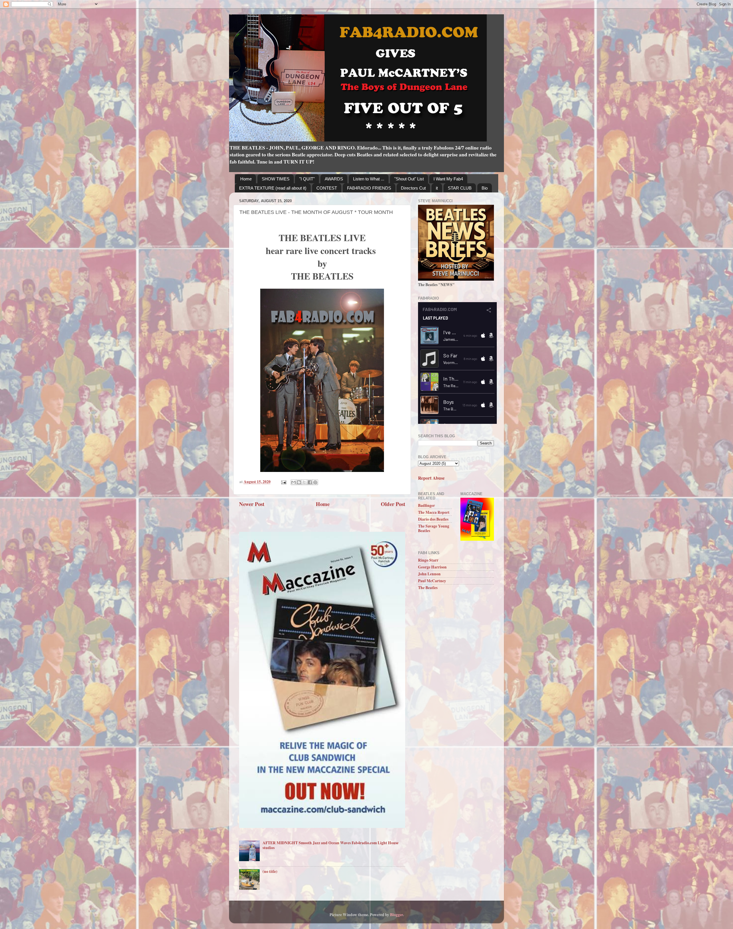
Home (246, 178)
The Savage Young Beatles (433, 528)
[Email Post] (283, 482)
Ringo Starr (428, 560)
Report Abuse (431, 478)
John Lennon (429, 574)
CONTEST (326, 188)
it (437, 188)
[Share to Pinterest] (315, 482)
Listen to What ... (368, 178)
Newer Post (251, 504)
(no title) (270, 871)
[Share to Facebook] (310, 482)
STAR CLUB (460, 188)
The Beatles (428, 588)
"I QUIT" (307, 178)
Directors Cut (413, 188)
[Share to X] (304, 482)
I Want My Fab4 (448, 178)
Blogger (396, 915)
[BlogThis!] (299, 482)
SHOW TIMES (275, 178)
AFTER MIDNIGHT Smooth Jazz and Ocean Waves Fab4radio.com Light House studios (331, 845)
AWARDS (334, 178)
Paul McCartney (432, 581)
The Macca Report (434, 512)
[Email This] (293, 482)
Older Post (393, 504)
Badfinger (426, 505)
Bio (485, 188)
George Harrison (432, 567)
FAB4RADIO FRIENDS (369, 188)
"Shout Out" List (409, 178)
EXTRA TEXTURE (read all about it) (272, 188)
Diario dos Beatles (433, 519)
